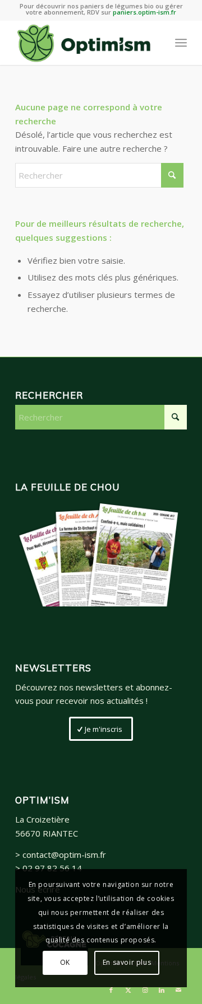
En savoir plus (127, 962)
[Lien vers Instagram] (144, 990)
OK (65, 962)
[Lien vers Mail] (178, 990)
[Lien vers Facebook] (111, 990)
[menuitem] (181, 42)
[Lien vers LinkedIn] (161, 990)
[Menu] (181, 42)
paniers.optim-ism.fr (144, 12)
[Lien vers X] (128, 990)
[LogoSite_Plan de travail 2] (84, 42)
